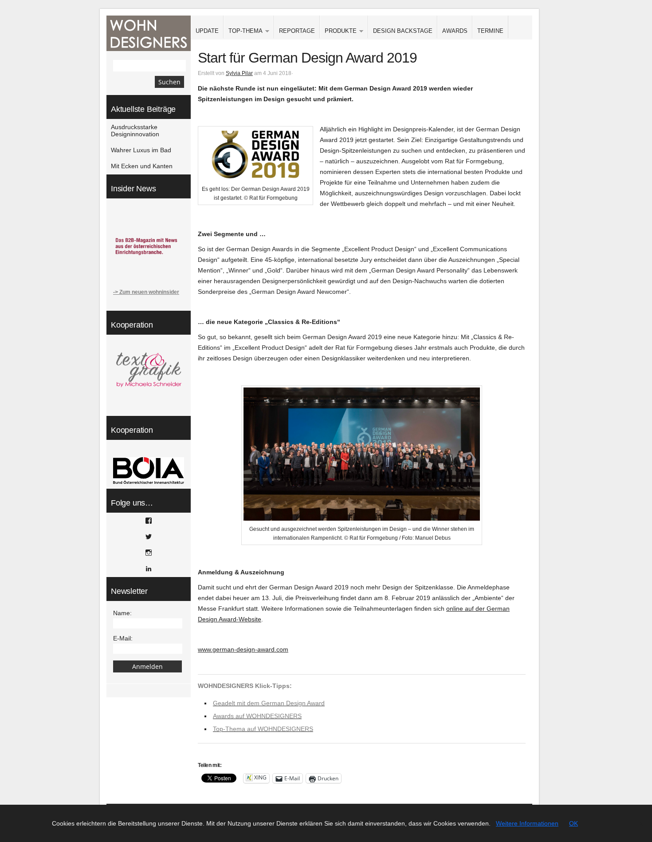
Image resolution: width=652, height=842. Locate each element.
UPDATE (207, 31)
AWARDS (454, 31)
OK (573, 823)
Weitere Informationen (527, 823)
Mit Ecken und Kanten (142, 166)
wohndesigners (148, 33)
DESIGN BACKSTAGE (402, 31)
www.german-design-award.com (243, 649)
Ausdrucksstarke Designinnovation (135, 130)
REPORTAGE (297, 31)
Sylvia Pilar (239, 73)
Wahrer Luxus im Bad (141, 150)
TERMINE (490, 31)
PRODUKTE (338, 31)
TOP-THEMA (243, 31)
